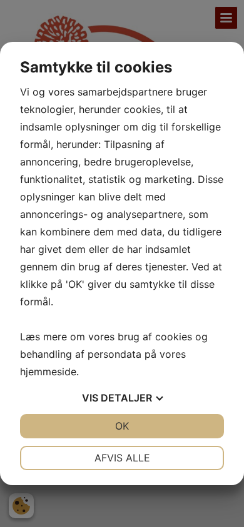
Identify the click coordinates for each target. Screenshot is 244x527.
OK (122, 426)
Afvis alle (122, 457)
